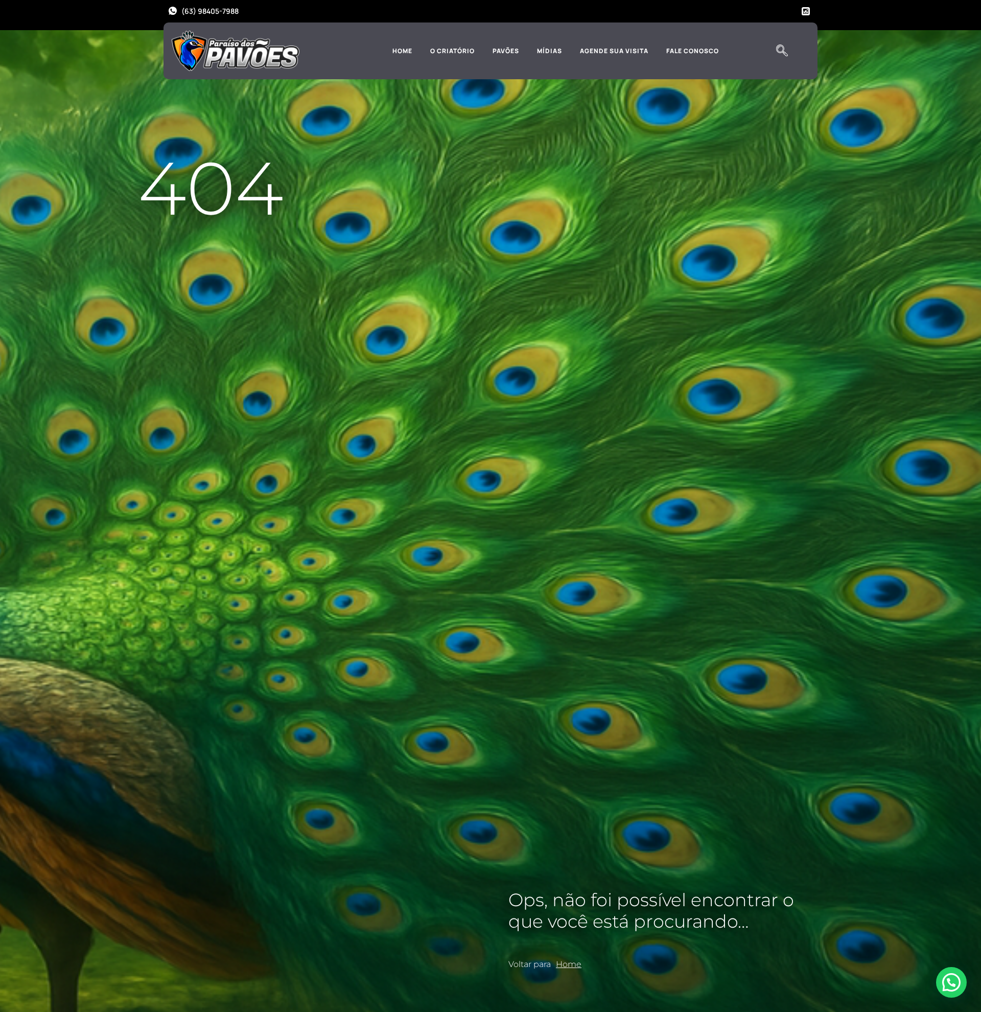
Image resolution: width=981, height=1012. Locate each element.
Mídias (549, 51)
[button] (951, 982)
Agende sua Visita (614, 51)
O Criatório (452, 51)
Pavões (506, 51)
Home (402, 51)
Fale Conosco (692, 51)
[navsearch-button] (782, 51)
